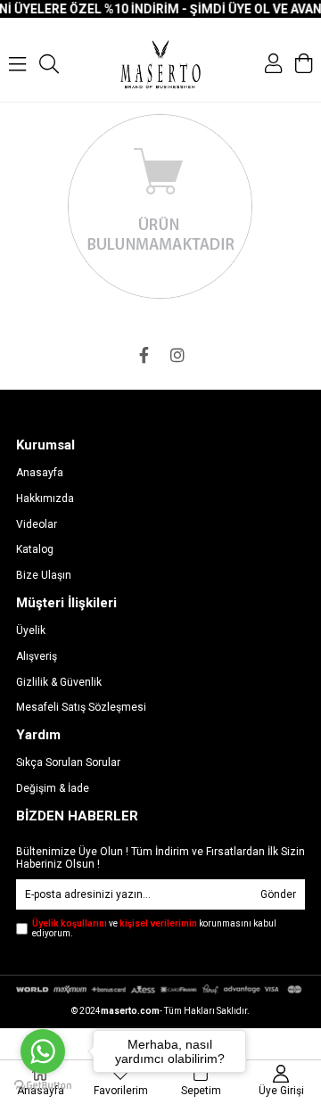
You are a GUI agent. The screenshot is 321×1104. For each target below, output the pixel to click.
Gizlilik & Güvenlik (59, 682)
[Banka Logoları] (160, 989)
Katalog (35, 549)
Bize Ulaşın (43, 575)
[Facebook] (143, 355)
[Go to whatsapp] (43, 1051)
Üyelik (30, 630)
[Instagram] (177, 355)
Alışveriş (36, 656)
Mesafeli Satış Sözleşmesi (81, 707)
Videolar (36, 524)
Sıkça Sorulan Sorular (68, 762)
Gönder (278, 894)
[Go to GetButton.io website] (42, 1086)
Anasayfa (39, 472)
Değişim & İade (52, 788)
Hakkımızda (45, 498)
